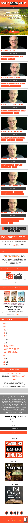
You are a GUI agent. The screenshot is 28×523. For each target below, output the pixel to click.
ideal (13, 58)
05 (5, 338)
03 (5, 341)
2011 (4, 360)
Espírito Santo (9, 83)
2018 (4, 325)
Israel (20, 164)
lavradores (8, 166)
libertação (8, 85)
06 (5, 336)
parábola (14, 166)
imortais (16, 112)
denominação (20, 218)
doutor (3, 193)
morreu (13, 85)
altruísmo (4, 56)
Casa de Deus (11, 218)
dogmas (16, 191)
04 (5, 339)
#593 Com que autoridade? (11, 185)
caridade (18, 137)
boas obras (12, 137)
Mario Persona (21, 375)
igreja (16, 164)
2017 (4, 326)
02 (5, 342)
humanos (4, 112)
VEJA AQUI (16, 245)
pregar (18, 85)
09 (5, 333)
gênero (18, 110)
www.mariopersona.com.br (16, 399)
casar (3, 110)
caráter (9, 56)
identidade (10, 112)
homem (23, 110)
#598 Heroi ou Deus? (8, 50)
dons (21, 191)
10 (5, 332)
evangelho (4, 58)
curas (3, 83)
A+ (25, 519)
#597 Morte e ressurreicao (10, 77)
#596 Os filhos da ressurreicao (12, 104)
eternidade (8, 110)
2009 (4, 362)
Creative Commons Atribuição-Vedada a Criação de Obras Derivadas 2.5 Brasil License (14, 378)
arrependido (5, 137)
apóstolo (4, 191)
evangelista (15, 193)
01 (5, 344)
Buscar (14, 31)
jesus (3, 85)
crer (3, 164)
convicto (4, 139)
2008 (4, 364)
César (23, 137)
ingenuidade (19, 139)
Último (17, 231)
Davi (18, 56)
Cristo (14, 56)
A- (25, 520)
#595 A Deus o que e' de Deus (11, 131)
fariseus (21, 193)
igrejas (10, 223)
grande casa (5, 223)
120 (24, 228)
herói (9, 58)
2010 (4, 361)
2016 (4, 328)
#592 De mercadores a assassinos (13, 212)
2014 (4, 355)
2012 (4, 358)
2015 (4, 329)
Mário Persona (17, 520)
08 (5, 335)
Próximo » (11, 231)
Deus (21, 56)
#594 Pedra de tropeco (9, 158)
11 (4, 331)
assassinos (4, 218)
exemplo (22, 83)
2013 (4, 357)
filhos (13, 110)
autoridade (10, 191)
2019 (4, 323)
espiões (13, 139)
